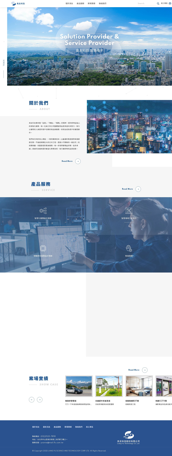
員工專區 (89, 427)
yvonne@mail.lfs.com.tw (52, 443)
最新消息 (46, 427)
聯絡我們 (102, 4)
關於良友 (69, 4)
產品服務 (80, 4)
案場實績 (91, 4)
